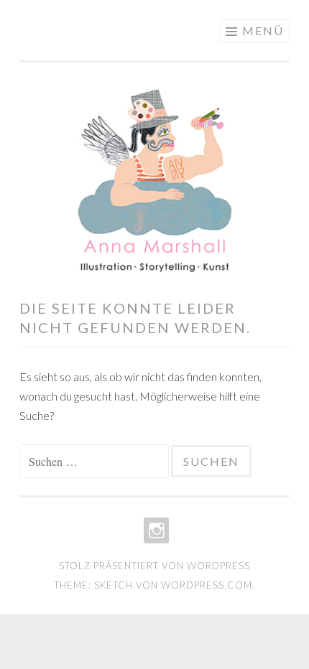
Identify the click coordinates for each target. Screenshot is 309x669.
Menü (263, 30)
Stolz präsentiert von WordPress (154, 565)
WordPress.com (206, 585)
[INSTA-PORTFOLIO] (155, 530)
